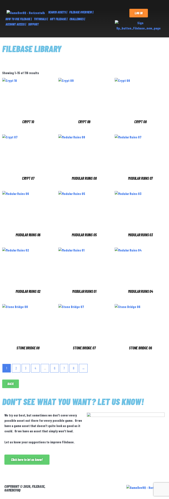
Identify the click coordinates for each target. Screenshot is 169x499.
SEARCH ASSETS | (57, 12)
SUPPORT (33, 24)
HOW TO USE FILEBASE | (19, 19)
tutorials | (41, 19)
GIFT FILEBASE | (58, 19)
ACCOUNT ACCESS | (16, 24)
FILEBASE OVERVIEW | (81, 12)
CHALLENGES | (77, 19)
